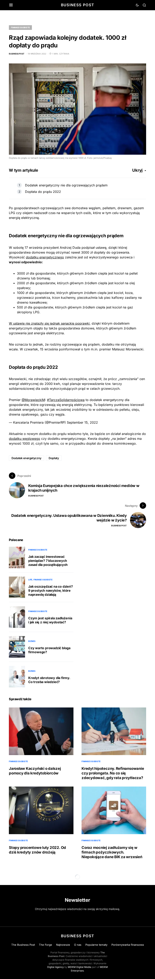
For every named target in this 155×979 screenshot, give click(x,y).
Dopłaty (54, 458)
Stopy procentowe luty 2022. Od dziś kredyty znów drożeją (37, 849)
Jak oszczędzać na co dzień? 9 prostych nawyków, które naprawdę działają (50, 590)
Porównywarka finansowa (127, 944)
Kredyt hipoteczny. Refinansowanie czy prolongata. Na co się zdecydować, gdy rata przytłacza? (113, 773)
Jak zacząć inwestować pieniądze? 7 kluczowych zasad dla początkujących (48, 561)
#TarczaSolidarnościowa (66, 400)
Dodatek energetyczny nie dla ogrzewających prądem (66, 185)
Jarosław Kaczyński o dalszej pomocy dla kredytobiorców (35, 770)
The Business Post (23, 944)
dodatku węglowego (24, 439)
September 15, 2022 (82, 422)
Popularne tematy (96, 944)
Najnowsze (63, 944)
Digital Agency (55, 967)
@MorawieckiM (33, 400)
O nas (77, 944)
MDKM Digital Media (79, 967)
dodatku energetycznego (45, 257)
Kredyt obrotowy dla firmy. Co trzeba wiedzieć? (49, 680)
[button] (11, 5)
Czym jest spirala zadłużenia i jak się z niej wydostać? (50, 620)
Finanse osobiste (20, 27)
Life (30, 579)
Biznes (32, 641)
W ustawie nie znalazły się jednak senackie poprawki (49, 323)
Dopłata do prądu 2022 (43, 192)
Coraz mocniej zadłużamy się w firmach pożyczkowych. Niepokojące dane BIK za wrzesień (112, 852)
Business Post (77, 5)
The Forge (45, 944)
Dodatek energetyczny (26, 458)
